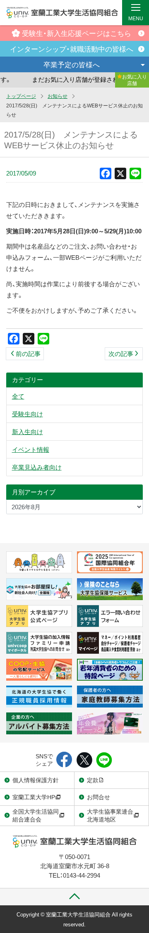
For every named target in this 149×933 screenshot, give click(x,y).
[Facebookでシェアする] (64, 760)
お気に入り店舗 (134, 80)
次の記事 (120, 353)
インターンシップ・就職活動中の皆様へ (71, 48)
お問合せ (98, 797)
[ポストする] (84, 760)
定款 (93, 780)
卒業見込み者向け (37, 467)
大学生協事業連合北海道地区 (110, 815)
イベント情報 (30, 449)
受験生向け (27, 413)
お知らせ (57, 96)
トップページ (21, 96)
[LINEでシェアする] (104, 760)
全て (18, 396)
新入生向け (27, 431)
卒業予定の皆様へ (71, 64)
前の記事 (28, 353)
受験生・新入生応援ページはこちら (76, 33)
